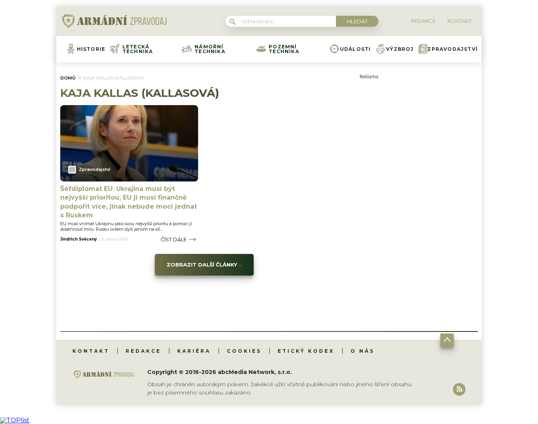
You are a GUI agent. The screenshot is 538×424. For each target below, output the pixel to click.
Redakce (143, 351)
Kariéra (194, 351)
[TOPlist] (15, 420)
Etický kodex (306, 351)
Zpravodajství (452, 49)
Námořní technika (210, 49)
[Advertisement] (419, 197)
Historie (91, 49)
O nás (363, 351)
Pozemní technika (284, 49)
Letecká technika (137, 49)
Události (355, 49)
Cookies (244, 351)
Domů (68, 78)
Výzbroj (400, 49)
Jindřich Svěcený (78, 239)
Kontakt (90, 351)
